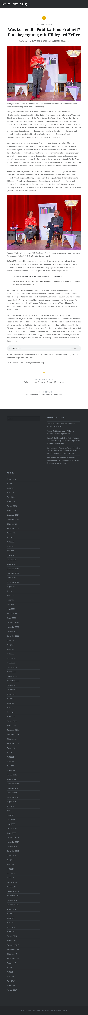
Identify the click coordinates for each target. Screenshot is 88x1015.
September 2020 (13, 797)
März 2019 (11, 878)
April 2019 (11, 873)
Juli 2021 (10, 752)
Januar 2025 (11, 564)
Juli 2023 (10, 645)
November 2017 (13, 950)
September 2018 (13, 905)
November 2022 (13, 681)
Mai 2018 (10, 923)
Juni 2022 (10, 703)
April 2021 (11, 766)
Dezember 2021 (13, 730)
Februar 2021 (12, 775)
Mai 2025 (10, 546)
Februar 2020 (12, 829)
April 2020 (11, 820)
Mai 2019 (10, 869)
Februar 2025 (12, 560)
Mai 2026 (10, 493)
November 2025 (13, 519)
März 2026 (11, 501)
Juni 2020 (10, 811)
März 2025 (11, 555)
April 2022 (11, 712)
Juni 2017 (10, 972)
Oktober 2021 (12, 739)
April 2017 (11, 981)
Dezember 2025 (13, 515)
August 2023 (11, 640)
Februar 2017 (12, 990)
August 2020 (11, 802)
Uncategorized (44, 25)
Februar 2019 (12, 882)
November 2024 (13, 573)
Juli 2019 (10, 860)
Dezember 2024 (13, 569)
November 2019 (13, 842)
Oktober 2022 (12, 685)
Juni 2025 (10, 542)
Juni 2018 (10, 918)
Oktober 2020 (12, 793)
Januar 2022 (11, 725)
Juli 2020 (10, 806)
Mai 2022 (10, 708)
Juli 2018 (10, 914)
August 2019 (11, 855)
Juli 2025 (10, 537)
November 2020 (13, 788)
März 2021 (11, 770)
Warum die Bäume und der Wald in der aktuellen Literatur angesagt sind (60, 432)
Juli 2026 (10, 484)
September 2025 (13, 528)
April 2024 (11, 605)
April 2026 (11, 497)
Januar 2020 (11, 833)
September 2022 (13, 690)
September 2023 (13, 636)
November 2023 (13, 627)
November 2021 (13, 734)
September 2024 (13, 582)
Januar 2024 (11, 618)
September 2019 (13, 851)
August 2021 (11, 748)
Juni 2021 (10, 757)
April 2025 (11, 551)
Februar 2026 (12, 506)
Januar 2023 (11, 672)
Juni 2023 (10, 649)
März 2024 (11, 609)
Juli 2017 (10, 967)
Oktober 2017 (12, 954)
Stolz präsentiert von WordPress (32, 1010)
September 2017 (13, 958)
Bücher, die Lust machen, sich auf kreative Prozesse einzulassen (61, 425)
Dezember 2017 (13, 945)
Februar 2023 (12, 667)
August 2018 (11, 909)
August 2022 (11, 694)
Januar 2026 (11, 510)
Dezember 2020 (13, 784)
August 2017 (11, 963)
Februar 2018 (12, 936)
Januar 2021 (11, 779)
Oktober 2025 (12, 524)
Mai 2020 (10, 815)
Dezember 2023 (13, 622)
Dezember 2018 (13, 891)
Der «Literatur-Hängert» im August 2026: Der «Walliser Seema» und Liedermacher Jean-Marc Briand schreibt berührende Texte (63, 450)
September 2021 (13, 743)
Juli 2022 (10, 699)
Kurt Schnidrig (14, 4)
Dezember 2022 (13, 676)
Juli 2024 (10, 591)
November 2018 (13, 896)
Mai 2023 (10, 654)
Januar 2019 (11, 887)
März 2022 (11, 717)
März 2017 (11, 985)
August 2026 (11, 479)
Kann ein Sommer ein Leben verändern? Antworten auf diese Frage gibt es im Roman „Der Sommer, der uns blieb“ (63, 460)
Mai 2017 (10, 976)
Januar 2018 (11, 941)
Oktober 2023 (12, 631)
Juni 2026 (10, 488)
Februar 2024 (12, 613)
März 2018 (11, 932)
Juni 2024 (10, 596)
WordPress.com (61, 1010)
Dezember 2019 (13, 837)
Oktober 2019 (12, 846)
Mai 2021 (10, 761)
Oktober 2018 (12, 900)
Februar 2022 (12, 721)
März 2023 (11, 663)
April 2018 (11, 927)
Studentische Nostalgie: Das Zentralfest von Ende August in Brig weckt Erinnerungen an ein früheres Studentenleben (63, 440)
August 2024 (11, 587)
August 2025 (11, 533)
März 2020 (11, 824)
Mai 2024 (10, 600)
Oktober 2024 (12, 578)
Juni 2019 (10, 864)
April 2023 (11, 658)
